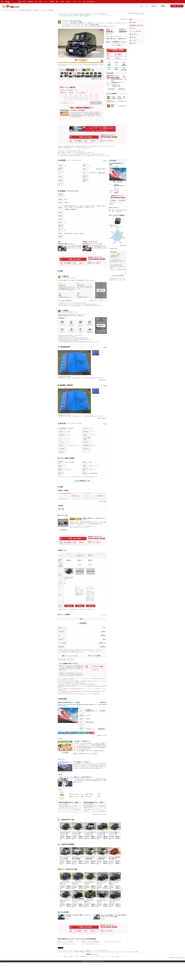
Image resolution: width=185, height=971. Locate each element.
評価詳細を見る (123, 245)
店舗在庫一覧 (112, 202)
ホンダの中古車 (63, 13)
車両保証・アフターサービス (137, 25)
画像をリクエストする (97, 78)
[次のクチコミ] (125, 272)
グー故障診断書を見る (122, 106)
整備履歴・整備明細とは (102, 418)
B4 (142, 13)
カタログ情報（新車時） (136, 31)
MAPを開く (112, 88)
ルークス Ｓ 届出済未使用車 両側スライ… (114, 857)
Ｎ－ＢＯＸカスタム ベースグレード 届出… (65, 833)
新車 (36, 1)
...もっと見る (74, 806)
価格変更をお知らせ (122, 38)
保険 (84, 1)
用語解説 (105, 160)
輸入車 (24, 1)
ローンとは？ (104, 615)
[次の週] (100, 98)
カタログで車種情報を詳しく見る (82, 480)
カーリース (46, 1)
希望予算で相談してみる (111, 38)
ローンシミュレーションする (70, 655)
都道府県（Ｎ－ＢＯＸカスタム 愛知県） (66, 941)
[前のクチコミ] (123, 272)
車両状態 (133, 22)
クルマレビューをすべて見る (117, 275)
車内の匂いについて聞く (100, 168)
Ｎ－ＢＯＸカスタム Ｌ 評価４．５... (114, 882)
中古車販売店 (30, 1)
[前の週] (61, 98)
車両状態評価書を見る (122, 101)
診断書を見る (101, 325)
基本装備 (60, 505)
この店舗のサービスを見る (101, 735)
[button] (58, 829)
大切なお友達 (113, 251)
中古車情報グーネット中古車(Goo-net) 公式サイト (177, 957)
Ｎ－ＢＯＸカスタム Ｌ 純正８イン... (90, 901)
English (141, 6)
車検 (57, 1)
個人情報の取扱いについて (84, 956)
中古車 (59, 13)
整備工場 (52, 1)
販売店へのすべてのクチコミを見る (100, 814)
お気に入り (154, 6)
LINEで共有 (122, 88)
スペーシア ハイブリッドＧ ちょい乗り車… (65, 857)
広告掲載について (119, 956)
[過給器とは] (87, 442)
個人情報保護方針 (71, 956)
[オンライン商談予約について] (86, 92)
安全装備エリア (135, 34)
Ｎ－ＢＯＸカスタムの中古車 (72, 13)
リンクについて (92, 956)
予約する (96, 102)
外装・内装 (61, 509)
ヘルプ (147, 6)
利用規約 (76, 956)
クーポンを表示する (63, 529)
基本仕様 (133, 28)
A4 (139, 13)
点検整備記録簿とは (103, 380)
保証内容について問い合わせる (70, 209)
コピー (117, 188)
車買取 (40, 1)
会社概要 (65, 956)
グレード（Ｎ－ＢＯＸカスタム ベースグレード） (91, 943)
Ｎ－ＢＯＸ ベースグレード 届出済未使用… (90, 857)
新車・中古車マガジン (91, 1)
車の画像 (133, 43)
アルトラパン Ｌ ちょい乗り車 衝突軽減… (77, 857)
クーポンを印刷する (65, 752)
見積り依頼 (70, 605)
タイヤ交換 (62, 1)
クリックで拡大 (87, 373)
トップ (133, 19)
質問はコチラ (98, 956)
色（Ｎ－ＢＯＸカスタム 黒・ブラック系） (113, 941)
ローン (79, 1)
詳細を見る (123, 42)
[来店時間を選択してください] (74, 102)
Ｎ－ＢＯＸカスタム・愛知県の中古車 (85, 13)
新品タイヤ (68, 1)
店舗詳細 (111, 204)
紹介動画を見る (103, 702)
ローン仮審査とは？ (95, 670)
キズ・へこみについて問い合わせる (64, 300)
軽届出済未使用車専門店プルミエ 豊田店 (69, 702)
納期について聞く (102, 172)
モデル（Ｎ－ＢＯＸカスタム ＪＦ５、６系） (66, 943)
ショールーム (120, 202)
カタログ (74, 1)
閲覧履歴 (162, 6)
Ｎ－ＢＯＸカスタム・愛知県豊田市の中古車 (99, 13)
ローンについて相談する (116, 45)
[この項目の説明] (119, 75)
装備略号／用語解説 (103, 501)
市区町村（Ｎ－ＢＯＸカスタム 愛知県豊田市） (90, 941)
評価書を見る (101, 290)
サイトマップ (108, 956)
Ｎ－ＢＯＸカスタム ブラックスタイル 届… (90, 833)
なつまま (111, 269)
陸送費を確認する (101, 728)
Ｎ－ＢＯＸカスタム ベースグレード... (65, 882)
